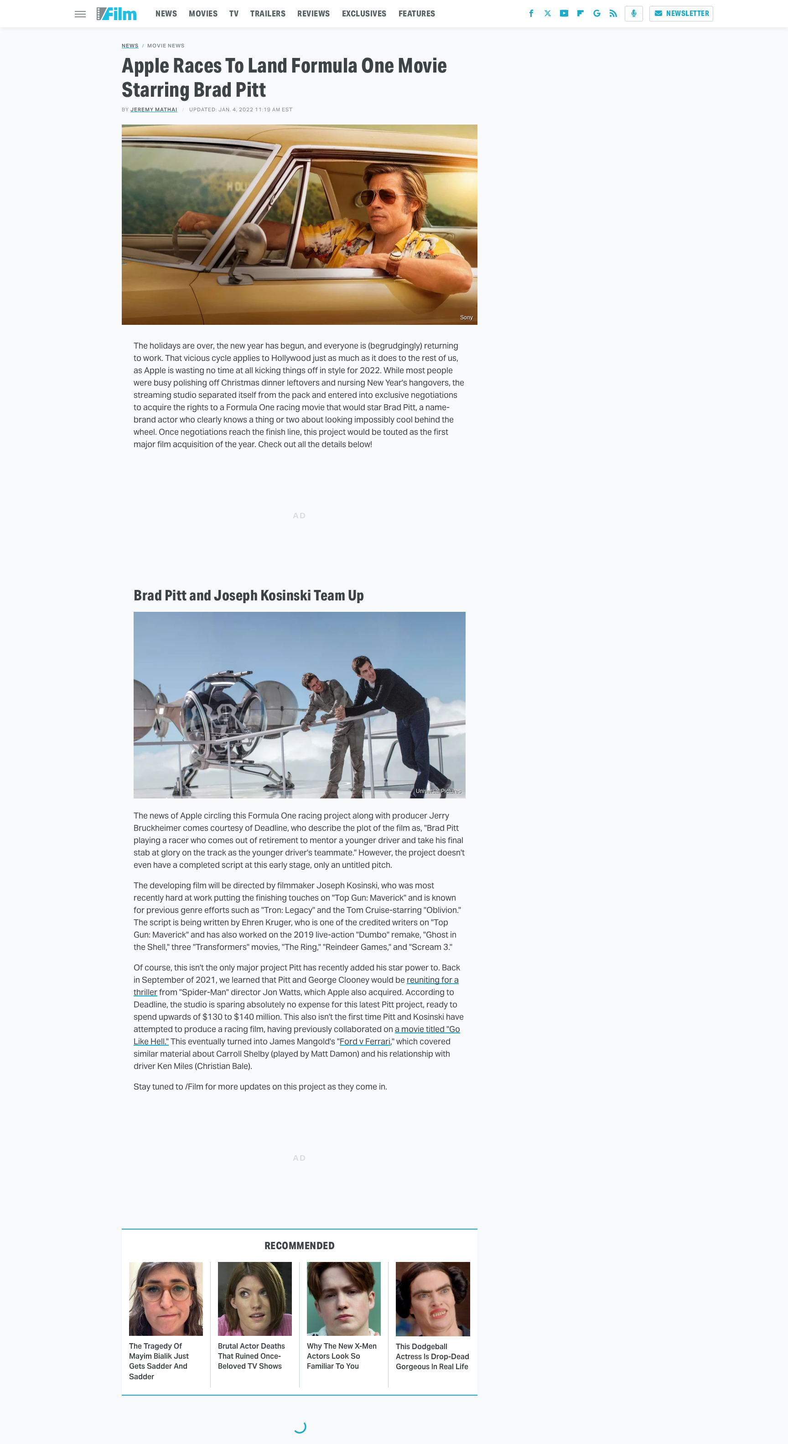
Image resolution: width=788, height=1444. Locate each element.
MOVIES (203, 13)
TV (233, 13)
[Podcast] (634, 13)
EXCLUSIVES (364, 13)
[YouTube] (564, 15)
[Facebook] (531, 15)
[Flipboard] (580, 15)
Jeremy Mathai (153, 109)
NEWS (166, 13)
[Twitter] (548, 15)
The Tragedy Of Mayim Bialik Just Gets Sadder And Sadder (159, 1361)
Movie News (166, 46)
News (130, 46)
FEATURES (417, 13)
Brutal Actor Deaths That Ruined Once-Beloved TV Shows (251, 1356)
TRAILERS (267, 13)
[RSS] (613, 15)
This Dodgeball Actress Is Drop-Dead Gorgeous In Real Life (432, 1357)
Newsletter (687, 13)
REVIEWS (313, 13)
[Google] (597, 15)
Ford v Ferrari (365, 1041)
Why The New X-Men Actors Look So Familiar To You (342, 1356)
